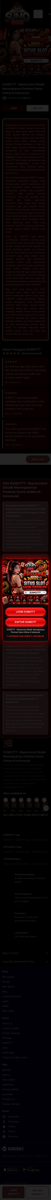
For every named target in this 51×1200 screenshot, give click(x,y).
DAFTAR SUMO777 (25, 622)
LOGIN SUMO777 (25, 612)
